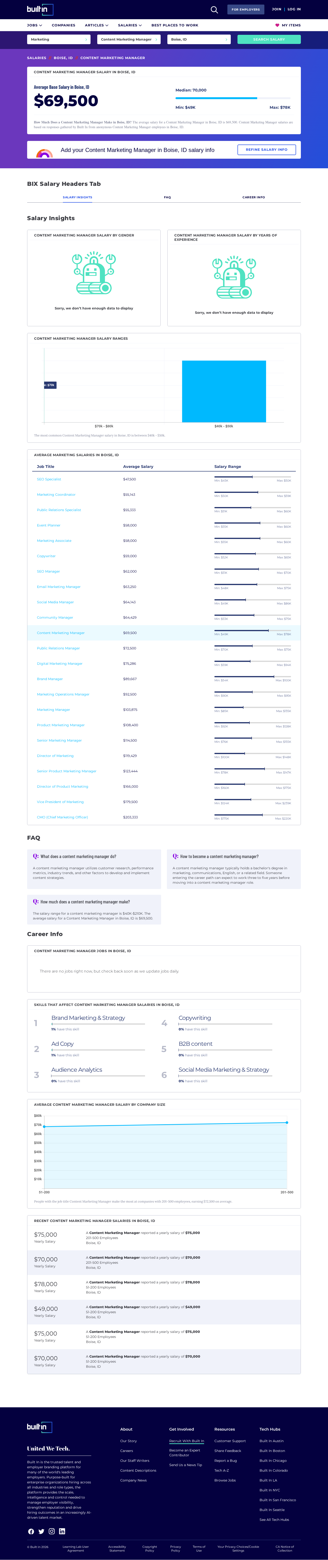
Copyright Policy (149, 1548)
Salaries (128, 25)
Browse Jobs (225, 1480)
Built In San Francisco (278, 1500)
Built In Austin (272, 1441)
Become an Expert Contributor (184, 1452)
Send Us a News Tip (185, 1465)
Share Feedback (227, 1451)
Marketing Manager (53, 709)
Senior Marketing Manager (59, 740)
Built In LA (268, 1480)
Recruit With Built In (186, 1441)
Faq (167, 197)
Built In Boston (272, 1451)
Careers (126, 1451)
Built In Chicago (273, 1460)
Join (276, 9)
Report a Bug (225, 1460)
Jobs (33, 25)
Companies (63, 25)
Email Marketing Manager (59, 587)
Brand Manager (50, 679)
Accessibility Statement (117, 1548)
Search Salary (269, 39)
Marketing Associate (54, 540)
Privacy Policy (175, 1548)
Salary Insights (77, 197)
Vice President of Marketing (60, 802)
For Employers (246, 9)
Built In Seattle (272, 1510)
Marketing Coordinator (56, 494)
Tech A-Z (221, 1470)
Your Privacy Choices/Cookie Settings (238, 1548)
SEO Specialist (49, 479)
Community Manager (55, 617)
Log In (294, 9)
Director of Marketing (55, 756)
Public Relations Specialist (59, 510)
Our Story (128, 1441)
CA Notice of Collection (285, 1548)
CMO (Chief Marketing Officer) (62, 817)
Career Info (254, 197)
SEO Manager (48, 571)
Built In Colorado (274, 1470)
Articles (95, 25)
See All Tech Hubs (274, 1520)
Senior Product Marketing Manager (67, 771)
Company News (133, 1480)
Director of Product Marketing (62, 786)
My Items (291, 25)
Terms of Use (199, 1548)
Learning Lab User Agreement (76, 1548)
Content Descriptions (138, 1470)
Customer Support (230, 1441)
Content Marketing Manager (61, 633)
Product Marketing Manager (61, 725)
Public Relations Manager (58, 648)
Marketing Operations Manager (63, 694)
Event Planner (49, 525)
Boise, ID (63, 58)
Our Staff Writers (134, 1460)
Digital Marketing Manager (60, 663)
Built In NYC (270, 1490)
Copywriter (46, 556)
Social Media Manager (55, 602)
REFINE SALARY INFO (267, 149)
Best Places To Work (175, 25)
